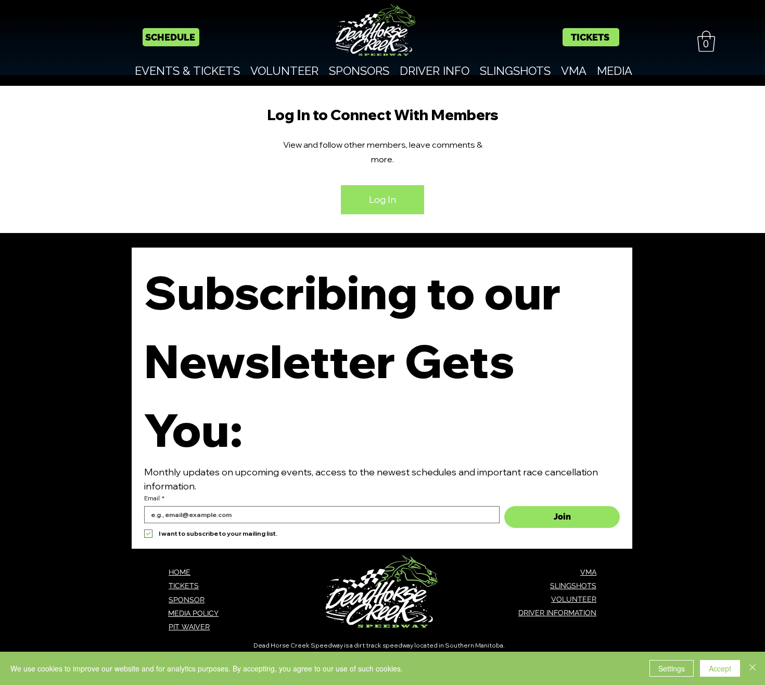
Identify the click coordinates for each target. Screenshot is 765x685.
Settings (671, 668)
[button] (706, 41)
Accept (720, 668)
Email (154, 498)
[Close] (752, 668)
